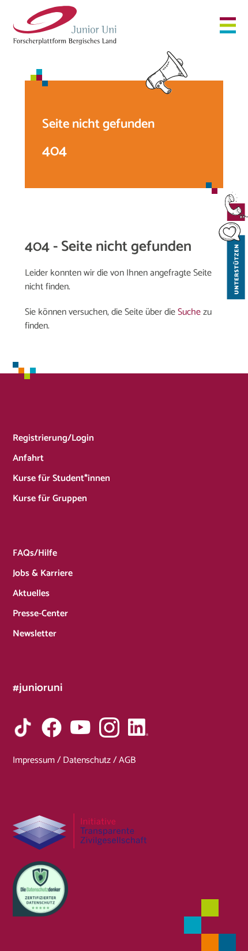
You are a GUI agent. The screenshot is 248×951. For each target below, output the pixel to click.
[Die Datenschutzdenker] (124, 888)
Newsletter (35, 633)
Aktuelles (31, 593)
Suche (189, 312)
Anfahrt (28, 458)
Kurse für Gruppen (50, 498)
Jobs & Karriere (43, 573)
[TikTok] (23, 727)
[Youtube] (80, 727)
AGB (127, 760)
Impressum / (38, 760)
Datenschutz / (91, 760)
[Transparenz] (124, 831)
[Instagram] (109, 727)
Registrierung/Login (53, 438)
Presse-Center (40, 613)
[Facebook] (52, 727)
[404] (65, 25)
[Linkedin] (138, 727)
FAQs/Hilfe (35, 553)
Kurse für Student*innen (61, 478)
